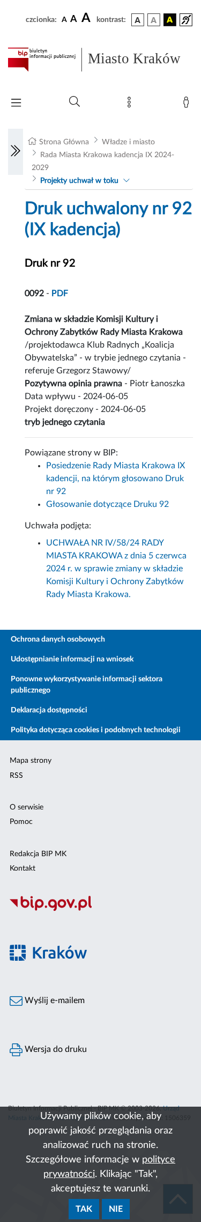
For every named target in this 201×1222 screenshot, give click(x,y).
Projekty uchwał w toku (79, 181)
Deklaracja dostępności (49, 710)
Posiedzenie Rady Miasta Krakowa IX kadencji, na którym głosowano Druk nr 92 (115, 478)
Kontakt (22, 868)
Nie (116, 1209)
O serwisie (26, 807)
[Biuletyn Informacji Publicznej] (100, 909)
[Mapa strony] (131, 104)
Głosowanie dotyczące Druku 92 (107, 504)
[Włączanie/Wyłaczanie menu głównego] (16, 104)
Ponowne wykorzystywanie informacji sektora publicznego (86, 684)
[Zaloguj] (188, 104)
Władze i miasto (128, 142)
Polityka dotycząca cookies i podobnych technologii (96, 730)
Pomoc (21, 822)
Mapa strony (30, 760)
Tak (84, 1209)
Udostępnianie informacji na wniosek (72, 659)
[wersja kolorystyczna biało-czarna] (154, 20)
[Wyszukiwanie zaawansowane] (74, 102)
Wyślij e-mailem (54, 1000)
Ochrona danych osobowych (58, 639)
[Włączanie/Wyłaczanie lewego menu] (15, 152)
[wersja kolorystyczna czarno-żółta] (170, 20)
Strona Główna (64, 142)
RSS (16, 775)
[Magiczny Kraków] (100, 959)
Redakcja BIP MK (38, 854)
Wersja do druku (55, 1049)
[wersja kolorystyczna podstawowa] (138, 20)
